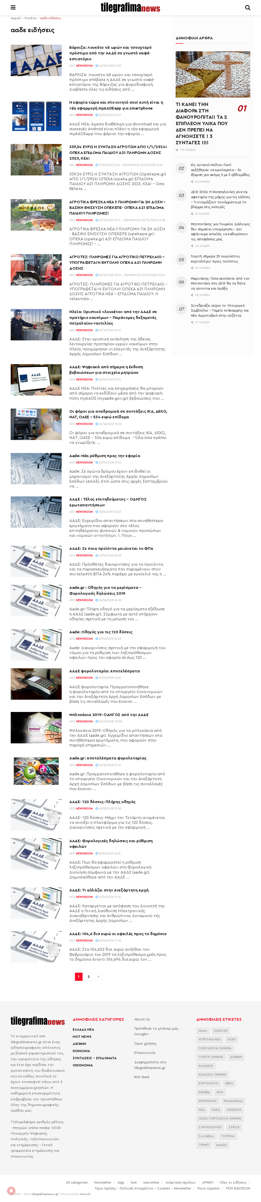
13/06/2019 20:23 (109, 511)
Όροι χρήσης (145, 1043)
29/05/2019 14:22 (109, 677)
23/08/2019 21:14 (109, 462)
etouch (85, 1194)
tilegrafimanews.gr (45, 1194)
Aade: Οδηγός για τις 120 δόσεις (101, 632)
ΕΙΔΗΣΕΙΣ (206, 1066)
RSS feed (141, 1077)
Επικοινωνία (144, 1053)
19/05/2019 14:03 (109, 853)
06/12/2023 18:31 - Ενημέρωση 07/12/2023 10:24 (131, 275)
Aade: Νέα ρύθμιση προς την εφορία (104, 456)
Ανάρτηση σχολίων (181, 1182)
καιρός (221, 1145)
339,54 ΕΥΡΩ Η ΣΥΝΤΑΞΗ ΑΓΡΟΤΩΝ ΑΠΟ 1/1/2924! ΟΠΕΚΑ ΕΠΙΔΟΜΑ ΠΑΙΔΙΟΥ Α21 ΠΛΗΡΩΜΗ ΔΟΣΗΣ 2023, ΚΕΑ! (118, 152)
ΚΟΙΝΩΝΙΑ (81, 1051)
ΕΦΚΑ (229, 1083)
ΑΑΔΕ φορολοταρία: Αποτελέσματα (104, 671)
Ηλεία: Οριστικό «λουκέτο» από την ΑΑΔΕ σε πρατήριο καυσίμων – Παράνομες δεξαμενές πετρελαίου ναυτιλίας (113, 317)
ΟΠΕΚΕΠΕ (234, 1110)
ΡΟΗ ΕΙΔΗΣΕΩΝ (238, 1188)
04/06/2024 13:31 (109, 65)
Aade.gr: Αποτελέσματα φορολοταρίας (108, 758)
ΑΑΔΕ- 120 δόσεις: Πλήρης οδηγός (102, 802)
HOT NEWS (82, 1037)
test (134, 1182)
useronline (151, 1182)
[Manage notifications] (11, 1191)
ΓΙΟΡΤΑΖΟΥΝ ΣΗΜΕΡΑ (215, 1048)
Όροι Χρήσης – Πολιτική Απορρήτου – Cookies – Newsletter (143, 1188)
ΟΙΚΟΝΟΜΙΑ (83, 1065)
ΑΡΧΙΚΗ (207, 1182)
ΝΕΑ (202, 1110)
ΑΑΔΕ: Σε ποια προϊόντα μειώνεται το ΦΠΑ (111, 548)
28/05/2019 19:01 (109, 765)
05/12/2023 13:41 (109, 330)
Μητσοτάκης (233, 1101)
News (203, 1030)
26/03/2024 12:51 (109, 115)
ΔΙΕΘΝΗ (79, 1044)
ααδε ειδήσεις (50, 18)
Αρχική (16, 18)
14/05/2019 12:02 (109, 897)
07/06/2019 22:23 (109, 555)
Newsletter (102, 1182)
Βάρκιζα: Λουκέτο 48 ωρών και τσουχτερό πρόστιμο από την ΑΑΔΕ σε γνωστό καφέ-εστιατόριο (110, 53)
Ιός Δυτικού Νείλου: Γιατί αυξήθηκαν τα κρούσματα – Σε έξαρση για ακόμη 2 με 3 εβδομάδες (220, 170)
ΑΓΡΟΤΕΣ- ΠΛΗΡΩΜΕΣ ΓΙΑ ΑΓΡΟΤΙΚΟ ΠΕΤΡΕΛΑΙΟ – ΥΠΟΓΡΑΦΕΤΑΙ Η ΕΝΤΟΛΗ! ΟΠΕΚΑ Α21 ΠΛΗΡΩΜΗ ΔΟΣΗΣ (117, 262)
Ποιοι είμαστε (209, 1188)
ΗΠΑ (220, 1092)
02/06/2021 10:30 (110, 424)
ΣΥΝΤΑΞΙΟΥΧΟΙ (210, 1127)
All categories (77, 1182)
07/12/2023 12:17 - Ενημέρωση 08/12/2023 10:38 (131, 220)
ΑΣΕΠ (232, 1039)
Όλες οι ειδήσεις (233, 1182)
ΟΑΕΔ (216, 1110)
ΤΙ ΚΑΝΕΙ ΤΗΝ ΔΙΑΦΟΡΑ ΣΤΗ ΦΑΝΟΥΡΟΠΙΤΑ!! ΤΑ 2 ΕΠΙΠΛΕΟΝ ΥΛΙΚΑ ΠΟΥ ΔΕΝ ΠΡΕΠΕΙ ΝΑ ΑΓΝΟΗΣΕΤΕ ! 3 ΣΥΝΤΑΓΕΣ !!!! (202, 123)
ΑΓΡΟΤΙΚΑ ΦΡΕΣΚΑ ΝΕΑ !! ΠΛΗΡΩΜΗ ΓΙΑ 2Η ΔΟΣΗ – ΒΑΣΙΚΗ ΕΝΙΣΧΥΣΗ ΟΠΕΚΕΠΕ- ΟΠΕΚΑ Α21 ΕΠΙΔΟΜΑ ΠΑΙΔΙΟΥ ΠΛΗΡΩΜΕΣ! (117, 208)
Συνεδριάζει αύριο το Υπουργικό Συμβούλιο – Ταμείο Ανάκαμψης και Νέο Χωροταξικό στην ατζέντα (220, 310)
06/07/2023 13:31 (109, 379)
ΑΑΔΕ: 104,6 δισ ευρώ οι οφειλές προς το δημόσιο (118, 934)
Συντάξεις (206, 1136)
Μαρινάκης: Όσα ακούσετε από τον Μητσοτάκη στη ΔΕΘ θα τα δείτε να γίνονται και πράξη (220, 283)
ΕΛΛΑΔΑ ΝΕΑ (83, 1029)
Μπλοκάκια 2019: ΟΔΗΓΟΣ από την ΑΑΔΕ (109, 715)
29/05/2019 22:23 (109, 638)
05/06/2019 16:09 (109, 600)
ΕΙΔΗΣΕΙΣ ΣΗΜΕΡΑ (212, 1074)
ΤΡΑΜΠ (204, 1145)
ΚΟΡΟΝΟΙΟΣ (208, 1101)
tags (121, 1182)
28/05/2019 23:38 (110, 721)
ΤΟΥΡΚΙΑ (227, 1136)
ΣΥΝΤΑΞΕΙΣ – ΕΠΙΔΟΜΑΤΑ (94, 1058)
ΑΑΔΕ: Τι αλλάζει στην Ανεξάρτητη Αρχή (109, 890)
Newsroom (84, 65)
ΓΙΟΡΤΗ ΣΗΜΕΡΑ (211, 1057)
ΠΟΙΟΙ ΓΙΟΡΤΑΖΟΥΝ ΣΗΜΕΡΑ (220, 1118)
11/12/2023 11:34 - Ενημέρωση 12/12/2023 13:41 (130, 165)
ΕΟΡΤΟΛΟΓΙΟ (208, 1083)
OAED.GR (221, 1030)
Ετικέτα (30, 18)
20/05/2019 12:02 (109, 808)
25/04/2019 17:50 (109, 940)
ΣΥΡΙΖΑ (234, 1127)
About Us (142, 1019)
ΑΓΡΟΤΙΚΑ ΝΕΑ (210, 1039)
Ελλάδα (204, 1092)
